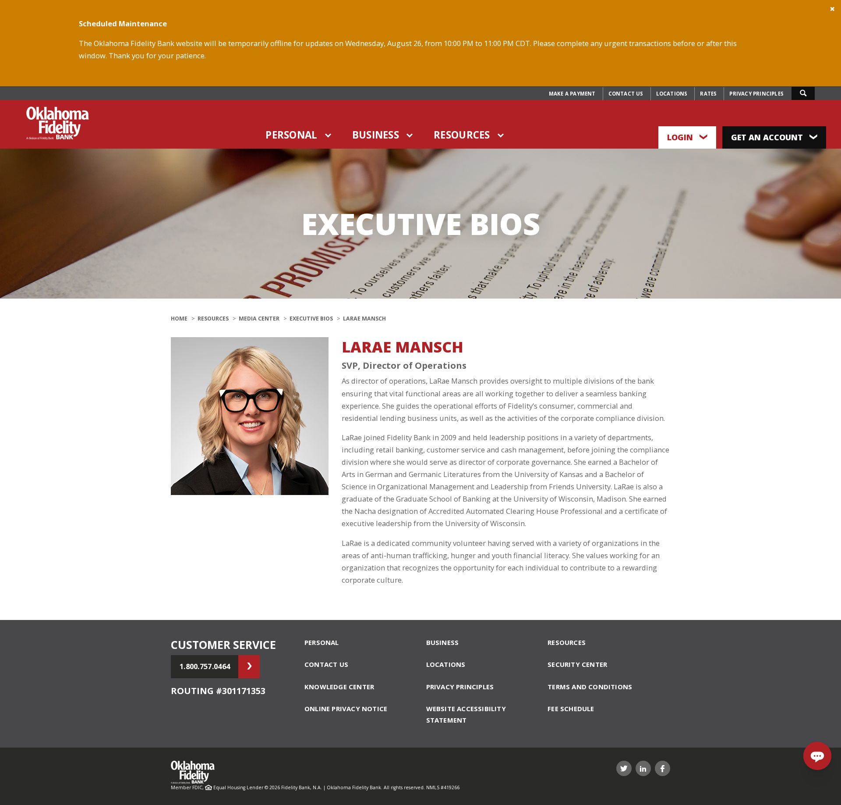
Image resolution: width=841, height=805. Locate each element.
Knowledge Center (339, 686)
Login (681, 137)
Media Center (259, 318)
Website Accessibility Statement (466, 714)
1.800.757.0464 (205, 666)
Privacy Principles (756, 93)
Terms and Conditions (590, 686)
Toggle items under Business (410, 135)
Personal (291, 135)
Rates (708, 93)
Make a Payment (572, 93)
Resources (462, 135)
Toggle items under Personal (328, 135)
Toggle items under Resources (501, 135)
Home (179, 318)
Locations (672, 93)
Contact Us (625, 93)
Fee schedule (571, 708)
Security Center (577, 664)
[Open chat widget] (817, 756)
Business (375, 135)
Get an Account (768, 137)
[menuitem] (572, 93)
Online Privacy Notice (345, 708)
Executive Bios (311, 318)
